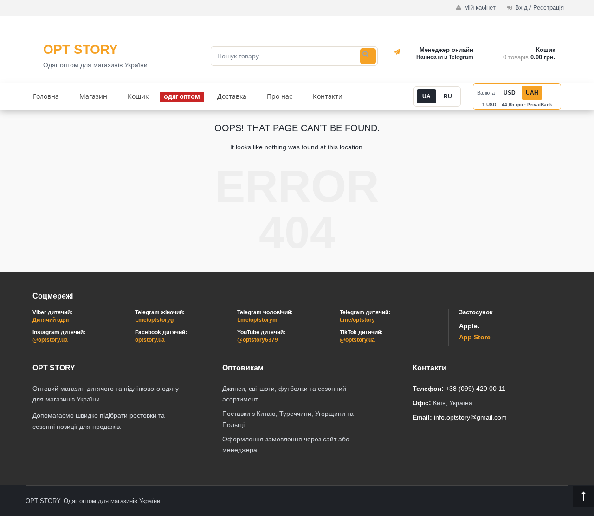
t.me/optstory (357, 320)
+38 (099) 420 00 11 (475, 388)
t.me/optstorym (257, 320)
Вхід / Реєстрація (538, 7)
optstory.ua (150, 340)
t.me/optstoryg (154, 320)
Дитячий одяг (51, 320)
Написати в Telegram (444, 57)
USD (510, 92)
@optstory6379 (257, 340)
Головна (46, 96)
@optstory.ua (50, 340)
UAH (532, 92)
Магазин (93, 96)
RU (448, 96)
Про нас (279, 96)
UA (426, 96)
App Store (475, 337)
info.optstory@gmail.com (470, 417)
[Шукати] (368, 56)
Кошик (138, 96)
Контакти (327, 96)
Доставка (231, 96)
